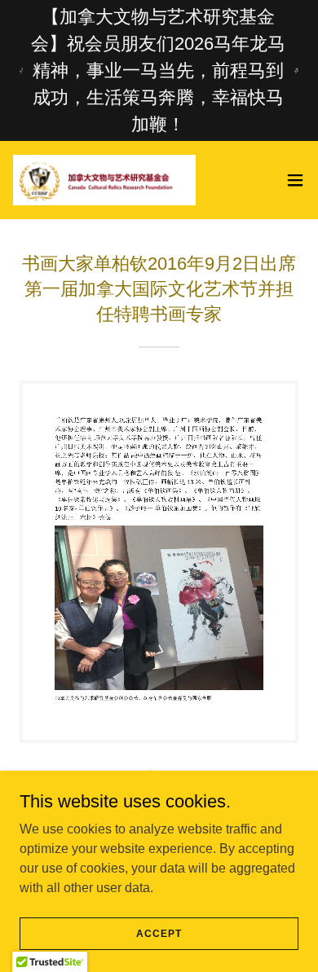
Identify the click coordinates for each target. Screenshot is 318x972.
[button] (295, 180)
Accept (158, 933)
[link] (104, 180)
